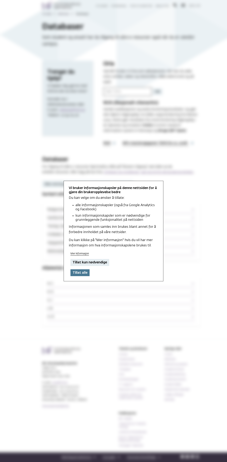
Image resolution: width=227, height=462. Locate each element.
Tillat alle (80, 272)
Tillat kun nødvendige (90, 262)
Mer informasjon (79, 253)
